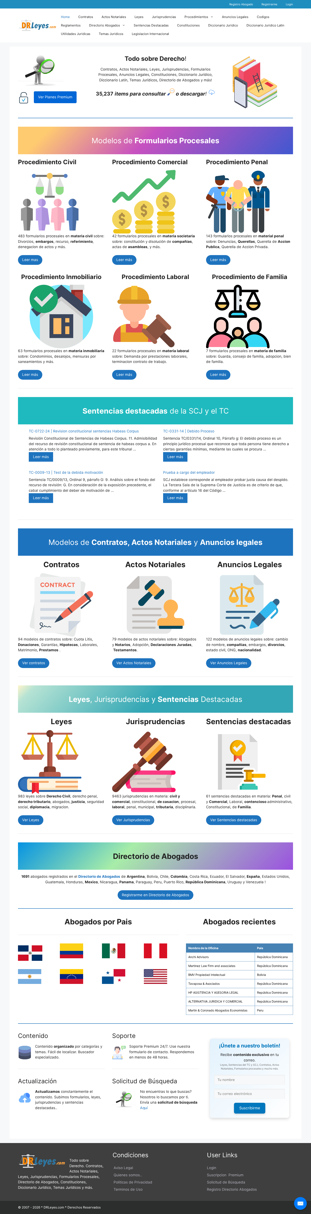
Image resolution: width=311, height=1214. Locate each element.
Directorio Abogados (104, 25)
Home (65, 17)
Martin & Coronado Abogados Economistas (217, 1010)
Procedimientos (196, 17)
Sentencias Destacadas (151, 25)
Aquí (144, 1108)
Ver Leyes (30, 820)
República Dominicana (272, 957)
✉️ (300, 1203)
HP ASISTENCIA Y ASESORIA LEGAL (213, 992)
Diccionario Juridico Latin (265, 25)
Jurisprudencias (164, 17)
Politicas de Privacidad (132, 1182)
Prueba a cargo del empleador (189, 472)
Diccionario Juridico (223, 25)
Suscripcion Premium (225, 1175)
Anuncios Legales (235, 17)
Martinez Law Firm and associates (211, 966)
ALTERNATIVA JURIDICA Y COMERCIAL (215, 1001)
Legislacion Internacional (150, 34)
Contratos (85, 17)
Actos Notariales (114, 17)
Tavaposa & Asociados (204, 983)
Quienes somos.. (127, 1175)
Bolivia (261, 974)
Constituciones (188, 25)
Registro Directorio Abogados (232, 1189)
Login (289, 4)
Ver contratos (33, 663)
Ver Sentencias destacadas (233, 820)
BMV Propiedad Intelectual (206, 974)
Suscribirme (249, 1108)
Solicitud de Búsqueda (226, 1182)
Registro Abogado (241, 4)
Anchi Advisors (198, 957)
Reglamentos (71, 25)
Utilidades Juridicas (75, 34)
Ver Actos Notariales (133, 663)
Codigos (263, 17)
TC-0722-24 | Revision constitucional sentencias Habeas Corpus (84, 431)
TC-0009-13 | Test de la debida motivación (66, 472)
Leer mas (30, 260)
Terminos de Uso (128, 1189)
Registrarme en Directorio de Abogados (155, 895)
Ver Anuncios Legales (228, 663)
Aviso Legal (123, 1168)
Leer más (124, 260)
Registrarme (269, 4)
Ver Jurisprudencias (133, 820)
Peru (260, 1010)
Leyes (139, 17)
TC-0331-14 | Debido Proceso (188, 431)
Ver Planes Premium (55, 97)
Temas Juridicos (111, 34)
